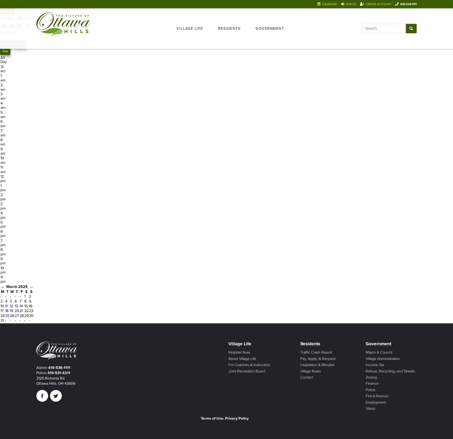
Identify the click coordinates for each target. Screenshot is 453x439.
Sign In (351, 4)
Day (5, 51)
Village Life (189, 28)
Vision (370, 408)
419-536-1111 (59, 367)
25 (7, 315)
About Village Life (242, 358)
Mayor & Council (379, 352)
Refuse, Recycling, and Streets (390, 371)
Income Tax (375, 365)
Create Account (378, 4)
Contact (306, 377)
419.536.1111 (408, 4)
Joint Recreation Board (246, 371)
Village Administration (383, 358)
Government (270, 28)
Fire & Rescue (377, 396)
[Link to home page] (63, 28)
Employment (376, 402)
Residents (229, 28)
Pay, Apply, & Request (318, 358)
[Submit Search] (411, 28)
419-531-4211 (58, 373)
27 (17, 315)
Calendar (329, 4)
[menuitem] (190, 28)
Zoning (371, 377)
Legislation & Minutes (317, 365)
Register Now (239, 352)
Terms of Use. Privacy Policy (225, 418)
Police (370, 390)
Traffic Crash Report (316, 352)
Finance (372, 383)
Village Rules (310, 371)
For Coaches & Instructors (249, 365)
